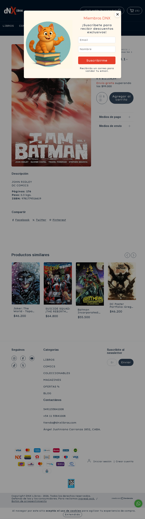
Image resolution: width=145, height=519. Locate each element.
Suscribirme (96, 60)
